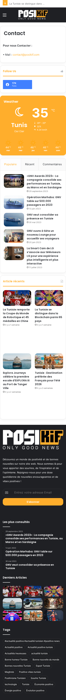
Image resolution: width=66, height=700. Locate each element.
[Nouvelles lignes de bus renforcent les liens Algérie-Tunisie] (33, 603)
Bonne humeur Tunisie (16, 659)
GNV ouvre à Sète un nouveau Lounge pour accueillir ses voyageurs (43, 234)
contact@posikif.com (26, 54)
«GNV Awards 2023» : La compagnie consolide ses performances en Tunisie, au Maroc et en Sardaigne (44, 181)
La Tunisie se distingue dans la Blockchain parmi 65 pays (48, 315)
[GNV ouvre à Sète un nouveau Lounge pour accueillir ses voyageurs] (14, 236)
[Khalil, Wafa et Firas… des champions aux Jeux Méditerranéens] (12, 591)
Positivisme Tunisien (15, 678)
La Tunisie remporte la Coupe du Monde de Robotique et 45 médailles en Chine (16, 315)
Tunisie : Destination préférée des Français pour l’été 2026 (48, 378)
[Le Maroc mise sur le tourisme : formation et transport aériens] (53, 603)
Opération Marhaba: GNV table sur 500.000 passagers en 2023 (44, 201)
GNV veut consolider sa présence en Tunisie (42, 216)
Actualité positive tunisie (40, 647)
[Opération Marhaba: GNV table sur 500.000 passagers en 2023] (14, 202)
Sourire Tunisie (38, 678)
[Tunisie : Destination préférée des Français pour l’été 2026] (49, 361)
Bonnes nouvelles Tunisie (18, 665)
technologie (11, 684)
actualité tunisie (39, 653)
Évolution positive (35, 690)
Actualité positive (14, 647)
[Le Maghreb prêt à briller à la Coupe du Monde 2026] (12, 615)
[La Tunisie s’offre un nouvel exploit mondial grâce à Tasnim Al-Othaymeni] (53, 615)
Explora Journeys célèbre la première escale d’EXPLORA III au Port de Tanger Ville (16, 380)
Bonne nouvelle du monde (46, 659)
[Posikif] (33, 14)
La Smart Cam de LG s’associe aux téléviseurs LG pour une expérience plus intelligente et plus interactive (43, 255)
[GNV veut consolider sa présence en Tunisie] (14, 219)
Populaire (10, 164)
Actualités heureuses (15, 653)
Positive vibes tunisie (30, 672)
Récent (29, 164)
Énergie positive (13, 690)
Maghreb (9, 672)
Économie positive (43, 684)
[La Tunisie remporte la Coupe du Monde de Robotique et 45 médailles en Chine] (17, 298)
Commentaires (52, 164)
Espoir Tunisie (43, 665)
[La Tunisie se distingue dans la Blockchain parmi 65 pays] (49, 298)
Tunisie (25, 684)
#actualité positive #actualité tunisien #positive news (32, 641)
